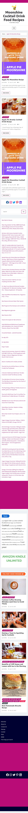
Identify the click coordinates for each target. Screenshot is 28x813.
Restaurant (7, 542)
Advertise (3, 721)
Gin (6, 534)
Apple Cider (8, 520)
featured (15, 531)
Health (14, 534)
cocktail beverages (13, 525)
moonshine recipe (14, 539)
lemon (8, 536)
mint (22, 537)
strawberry (14, 542)
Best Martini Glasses (7, 220)
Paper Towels (5, 347)
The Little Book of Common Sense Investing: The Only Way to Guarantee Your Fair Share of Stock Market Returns (13, 381)
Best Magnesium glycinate (8, 310)
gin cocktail (9, 534)
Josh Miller (4, 82)
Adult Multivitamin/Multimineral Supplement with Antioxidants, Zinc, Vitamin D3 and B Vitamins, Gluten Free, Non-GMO (13, 326)
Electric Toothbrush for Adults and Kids (12, 361)
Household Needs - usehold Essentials (11, 333)
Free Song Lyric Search (7, 739)
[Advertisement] (14, 495)
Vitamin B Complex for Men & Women (11, 320)
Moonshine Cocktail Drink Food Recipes (14, 16)
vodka (4, 544)
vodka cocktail (9, 544)
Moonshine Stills (20, 539)
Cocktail (5, 525)
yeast (4, 547)
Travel (22, 542)
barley (13, 520)
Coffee (12, 528)
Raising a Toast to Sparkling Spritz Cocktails (13, 634)
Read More (6, 93)
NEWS (2, 737)
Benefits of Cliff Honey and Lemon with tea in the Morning (14, 665)
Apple (3, 520)
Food (19, 531)
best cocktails (19, 520)
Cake (15, 522)
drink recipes (4, 531)
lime (20, 537)
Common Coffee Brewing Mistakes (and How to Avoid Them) (13, 602)
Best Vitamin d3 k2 (6, 315)
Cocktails (8, 528)
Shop (2, 734)
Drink (24, 528)
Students (18, 542)
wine (24, 544)
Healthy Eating (20, 534)
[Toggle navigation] (14, 28)
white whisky (19, 544)
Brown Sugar (10, 523)
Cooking (17, 528)
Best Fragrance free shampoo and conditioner (14, 306)
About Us (3, 724)
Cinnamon (18, 523)
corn (22, 528)
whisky (15, 544)
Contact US (4, 727)
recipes (3, 542)
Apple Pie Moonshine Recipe (13, 34)
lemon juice (15, 537)
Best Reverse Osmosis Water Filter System (12, 301)
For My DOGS (5, 342)
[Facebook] (7, 202)
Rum (11, 542)
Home (3, 34)
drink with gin (10, 531)
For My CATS (5, 337)
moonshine (6, 539)
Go (23, 211)
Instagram (4, 537)
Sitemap (3, 729)
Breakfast (4, 523)
